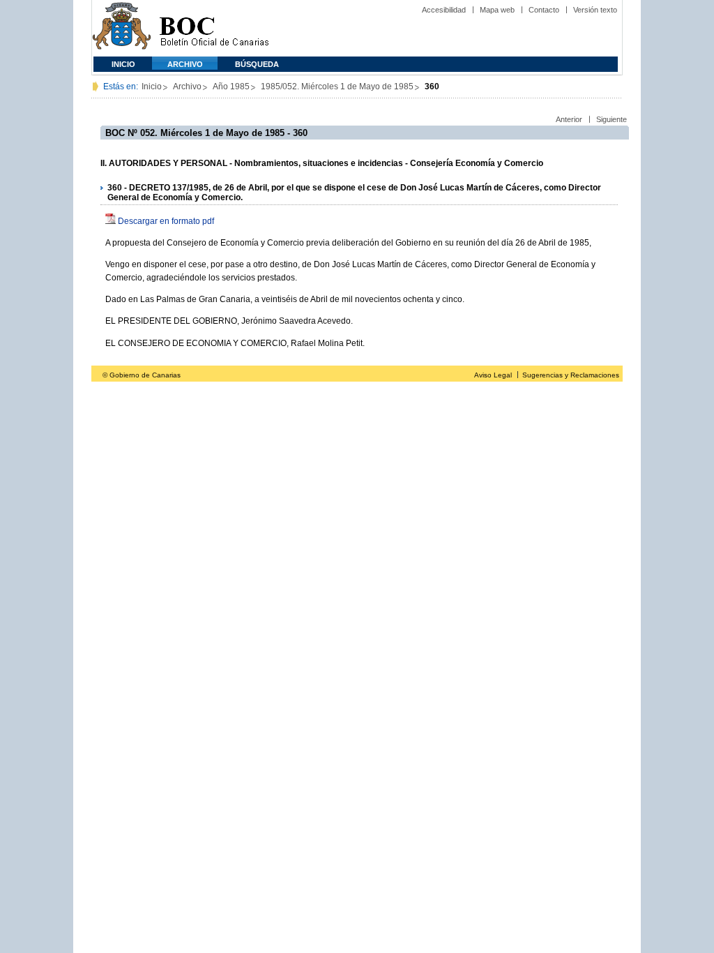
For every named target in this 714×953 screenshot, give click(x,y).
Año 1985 (231, 86)
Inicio (123, 64)
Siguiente (611, 119)
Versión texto (595, 10)
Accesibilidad (444, 10)
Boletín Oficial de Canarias (214, 28)
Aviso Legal (493, 375)
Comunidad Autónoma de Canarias (121, 28)
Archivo (185, 64)
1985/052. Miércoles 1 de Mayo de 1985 (337, 86)
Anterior (569, 119)
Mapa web (497, 10)
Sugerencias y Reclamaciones (570, 375)
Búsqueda (257, 64)
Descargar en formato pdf (166, 221)
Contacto (544, 10)
